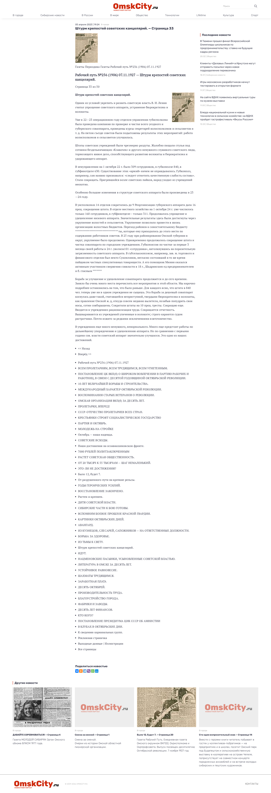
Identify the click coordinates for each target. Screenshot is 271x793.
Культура (228, 15)
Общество (142, 15)
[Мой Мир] (96, 671)
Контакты (251, 783)
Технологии (172, 15)
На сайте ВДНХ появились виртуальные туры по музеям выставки (227, 99)
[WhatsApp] (92, 671)
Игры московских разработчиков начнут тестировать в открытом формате (225, 83)
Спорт (254, 15)
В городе (18, 15)
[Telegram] (85, 671)
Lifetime (201, 15)
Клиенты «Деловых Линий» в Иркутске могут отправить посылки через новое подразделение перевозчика (228, 67)
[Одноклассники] (81, 671)
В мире (114, 15)
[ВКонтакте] (77, 671)
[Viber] (88, 671)
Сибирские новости (53, 15)
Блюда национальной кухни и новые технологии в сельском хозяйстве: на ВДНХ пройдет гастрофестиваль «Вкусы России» (226, 116)
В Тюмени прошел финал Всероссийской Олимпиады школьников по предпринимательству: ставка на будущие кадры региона (226, 46)
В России (87, 15)
